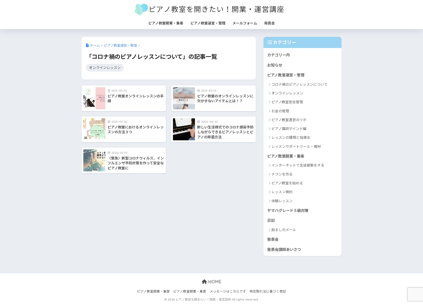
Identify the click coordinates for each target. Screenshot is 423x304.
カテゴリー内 (278, 54)
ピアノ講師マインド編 (288, 128)
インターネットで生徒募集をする (297, 165)
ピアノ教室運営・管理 (207, 23)
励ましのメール (283, 229)
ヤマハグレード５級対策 (287, 210)
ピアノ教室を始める (287, 182)
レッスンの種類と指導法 (290, 137)
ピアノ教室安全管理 (287, 101)
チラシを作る (282, 174)
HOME (214, 281)
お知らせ (274, 65)
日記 (271, 220)
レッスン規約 (282, 191)
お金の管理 (280, 110)
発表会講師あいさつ (284, 249)
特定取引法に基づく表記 (268, 291)
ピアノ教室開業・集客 (165, 23)
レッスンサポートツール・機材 (296, 146)
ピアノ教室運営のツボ (288, 119)
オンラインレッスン (105, 67)
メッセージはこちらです (228, 291)
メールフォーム (244, 23)
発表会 (269, 23)
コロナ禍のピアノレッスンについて (299, 84)
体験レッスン (282, 200)
